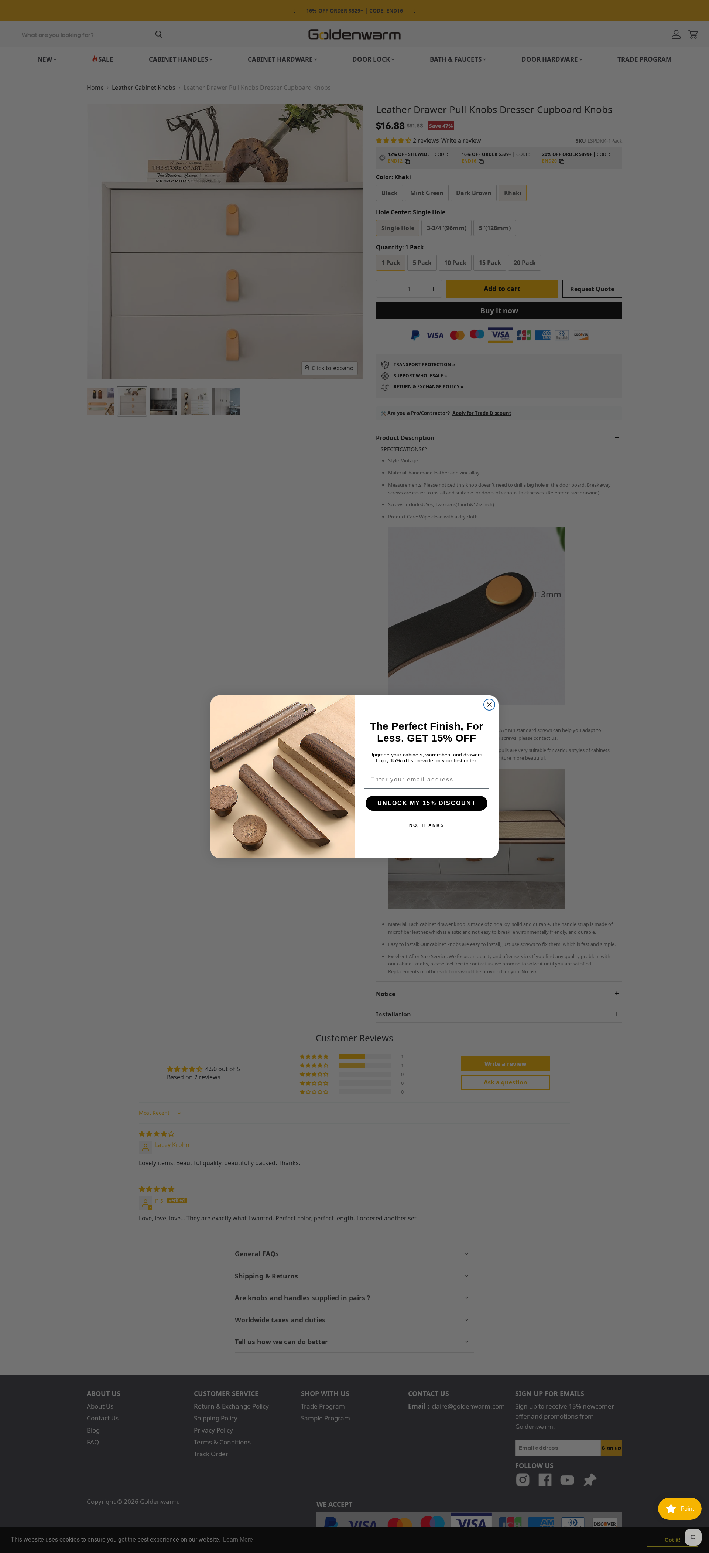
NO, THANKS (426, 825)
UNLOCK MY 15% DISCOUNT (426, 803)
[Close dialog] (489, 704)
